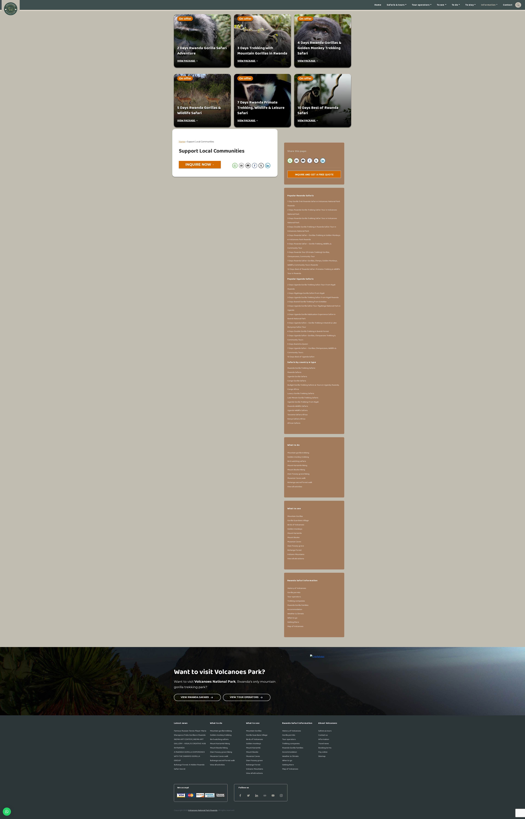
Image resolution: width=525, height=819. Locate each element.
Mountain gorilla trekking (298, 452)
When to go (292, 618)
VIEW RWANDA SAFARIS (195, 697)
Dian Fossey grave (295, 546)
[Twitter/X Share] (261, 165)
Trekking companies (296, 601)
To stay (469, 5)
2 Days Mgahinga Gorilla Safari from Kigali (305, 293)
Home (377, 5)
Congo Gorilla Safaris (296, 380)
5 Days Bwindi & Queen (297, 344)
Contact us (323, 735)
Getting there (293, 622)
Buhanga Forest (294, 550)
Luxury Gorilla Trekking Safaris (300, 393)
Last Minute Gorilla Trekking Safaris (302, 397)
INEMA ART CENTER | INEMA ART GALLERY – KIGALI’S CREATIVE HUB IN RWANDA (190, 743)
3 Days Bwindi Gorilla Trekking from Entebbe (306, 301)
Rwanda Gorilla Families (297, 605)
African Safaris (293, 423)
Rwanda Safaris (294, 372)
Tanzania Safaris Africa (297, 414)
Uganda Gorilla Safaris (297, 376)
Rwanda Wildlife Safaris (297, 406)
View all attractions (295, 558)
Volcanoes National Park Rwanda (202, 810)
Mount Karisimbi (294, 533)
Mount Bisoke (293, 537)
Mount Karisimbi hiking (297, 465)
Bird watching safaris (296, 461)
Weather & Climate (295, 613)
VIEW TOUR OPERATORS (244, 697)
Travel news (323, 743)
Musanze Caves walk (296, 478)
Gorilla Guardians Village (298, 520)
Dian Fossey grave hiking (298, 474)
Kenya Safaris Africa (296, 419)
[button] (7, 812)
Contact (507, 5)
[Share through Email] (241, 165)
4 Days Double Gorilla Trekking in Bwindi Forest (308, 331)
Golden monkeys (294, 529)
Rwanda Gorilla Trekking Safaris (301, 368)
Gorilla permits (293, 592)
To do (455, 5)
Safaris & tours (396, 5)
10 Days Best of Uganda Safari (300, 356)
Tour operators (421, 5)
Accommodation (294, 609)
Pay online (322, 752)
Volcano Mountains (295, 554)
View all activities (294, 486)
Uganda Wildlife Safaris (297, 410)
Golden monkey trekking (298, 457)
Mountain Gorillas (295, 516)
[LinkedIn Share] (267, 165)
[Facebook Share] (254, 165)
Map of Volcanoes (295, 626)
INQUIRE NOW (198, 164)
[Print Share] (248, 165)
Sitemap (322, 756)
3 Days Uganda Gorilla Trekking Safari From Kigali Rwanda (313, 297)
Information (488, 5)
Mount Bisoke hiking (296, 469)
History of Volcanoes (296, 588)
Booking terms (324, 747)
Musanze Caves (294, 541)
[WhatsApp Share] (234, 165)
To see (440, 5)
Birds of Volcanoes (295, 524)
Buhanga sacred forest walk (299, 482)
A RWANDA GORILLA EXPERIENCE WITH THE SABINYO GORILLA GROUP (189, 756)
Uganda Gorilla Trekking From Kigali (303, 402)
